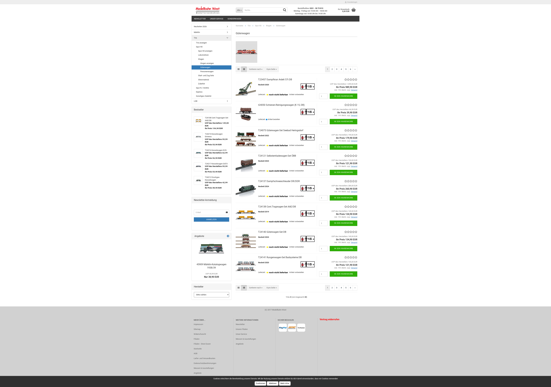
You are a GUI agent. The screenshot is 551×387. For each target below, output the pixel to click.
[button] (238, 69)
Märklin (197, 32)
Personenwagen (207, 71)
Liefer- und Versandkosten (204, 358)
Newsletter (200, 19)
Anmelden (211, 219)
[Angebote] (228, 236)
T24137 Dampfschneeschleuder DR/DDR (279, 181)
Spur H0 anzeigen (205, 51)
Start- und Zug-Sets (206, 75)
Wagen (201, 59)
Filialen (196, 339)
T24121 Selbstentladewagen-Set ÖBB (277, 155)
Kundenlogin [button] (352, 2)
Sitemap (197, 329)
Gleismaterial (203, 80)
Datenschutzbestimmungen (205, 363)
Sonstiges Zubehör (203, 96)
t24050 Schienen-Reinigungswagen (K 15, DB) (281, 105)
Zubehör (201, 84)
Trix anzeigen (201, 43)
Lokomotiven (203, 55)
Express (199, 92)
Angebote (197, 373)
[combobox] (255, 69)
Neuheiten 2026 (200, 26)
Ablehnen (273, 383)
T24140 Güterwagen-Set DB (272, 232)
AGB (195, 353)
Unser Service (216, 19)
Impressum (198, 324)
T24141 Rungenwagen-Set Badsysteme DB (280, 257)
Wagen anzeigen (207, 63)
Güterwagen (205, 67)
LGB (195, 101)
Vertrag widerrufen (329, 319)
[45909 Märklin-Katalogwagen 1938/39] (211, 250)
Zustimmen (260, 383)
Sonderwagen (234, 19)
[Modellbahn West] (212, 10)
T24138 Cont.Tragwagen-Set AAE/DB (277, 206)
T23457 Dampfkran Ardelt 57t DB (275, 79)
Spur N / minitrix (202, 88)
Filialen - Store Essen (202, 344)
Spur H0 (199, 47)
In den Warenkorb (343, 96)
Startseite (198, 349)
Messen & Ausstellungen (204, 368)
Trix (195, 38)
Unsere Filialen (242, 329)
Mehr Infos (284, 383)
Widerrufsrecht (200, 334)
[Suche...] (284, 10)
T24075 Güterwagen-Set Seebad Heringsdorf (280, 130)
